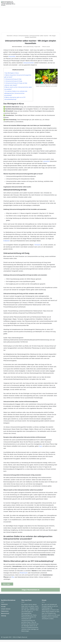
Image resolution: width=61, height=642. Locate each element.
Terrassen (37, 244)
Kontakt (3, 606)
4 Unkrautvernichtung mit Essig (13, 81)
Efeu (13, 577)
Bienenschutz (5, 613)
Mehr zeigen (6, 584)
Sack (40, 446)
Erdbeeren (6, 240)
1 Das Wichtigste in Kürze (11, 73)
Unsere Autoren (5, 609)
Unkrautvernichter (23, 35)
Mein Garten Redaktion (17, 46)
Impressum (4, 604)
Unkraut (15, 35)
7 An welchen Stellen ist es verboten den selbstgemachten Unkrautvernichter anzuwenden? (15, 93)
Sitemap (3, 615)
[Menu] (59, 4)
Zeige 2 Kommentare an (30, 590)
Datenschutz (5, 611)
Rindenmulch (24, 573)
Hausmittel (12, 56)
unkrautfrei (46, 161)
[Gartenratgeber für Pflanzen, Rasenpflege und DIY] (8, 3)
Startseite (9, 35)
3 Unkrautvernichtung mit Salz (12, 79)
